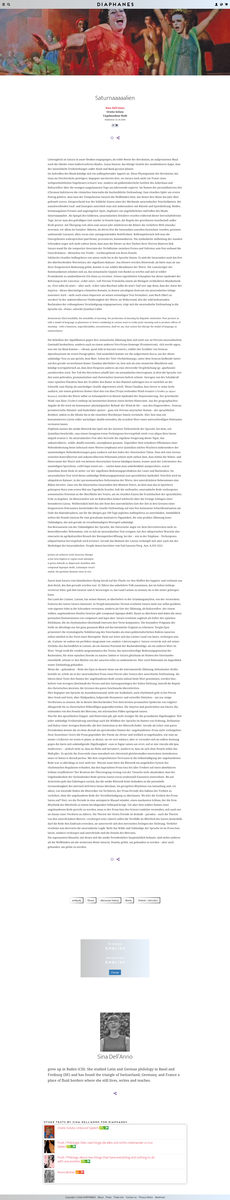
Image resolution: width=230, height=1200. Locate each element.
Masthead (160, 1197)
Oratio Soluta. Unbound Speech (78, 1128)
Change (115, 972)
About (101, 1197)
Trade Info (119, 1197)
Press (108, 1197)
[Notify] (112, 138)
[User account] (216, 4)
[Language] (221, 4)
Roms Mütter (66, 1172)
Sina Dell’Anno (115, 107)
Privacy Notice (146, 1197)
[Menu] (3, 4)
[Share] (118, 138)
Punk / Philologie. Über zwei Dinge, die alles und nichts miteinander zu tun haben (105, 1144)
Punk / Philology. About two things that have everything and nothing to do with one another (106, 1159)
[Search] (8, 4)
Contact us (131, 1197)
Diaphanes (115, 4)
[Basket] (226, 4)
